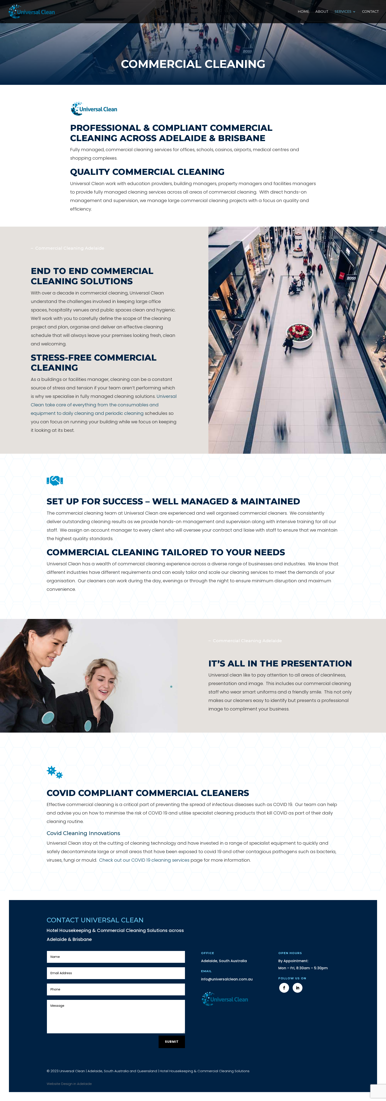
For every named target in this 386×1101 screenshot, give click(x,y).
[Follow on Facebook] (284, 988)
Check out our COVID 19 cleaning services (144, 860)
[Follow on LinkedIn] (297, 988)
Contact (370, 12)
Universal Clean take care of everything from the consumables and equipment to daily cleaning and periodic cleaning (104, 404)
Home (303, 12)
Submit (172, 1041)
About (321, 12)
